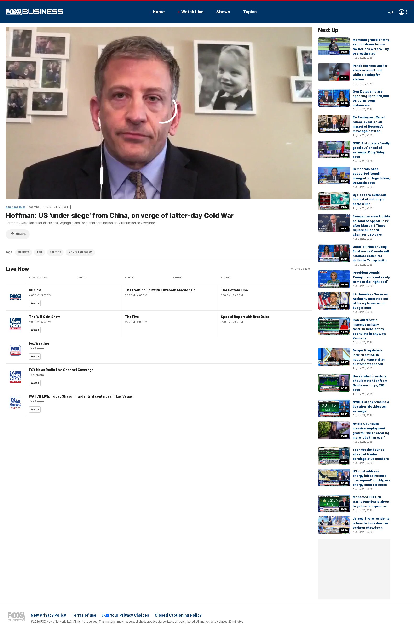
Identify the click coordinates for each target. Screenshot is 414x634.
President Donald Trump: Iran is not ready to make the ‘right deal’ (371, 277)
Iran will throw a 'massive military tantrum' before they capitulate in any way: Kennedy (369, 329)
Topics (250, 11)
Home (159, 11)
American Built (15, 207)
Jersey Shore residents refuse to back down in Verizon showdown (371, 523)
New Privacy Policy (48, 615)
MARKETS (23, 252)
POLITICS (55, 252)
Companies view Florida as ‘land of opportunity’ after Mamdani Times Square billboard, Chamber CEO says (371, 225)
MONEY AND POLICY (80, 252)
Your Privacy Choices (129, 615)
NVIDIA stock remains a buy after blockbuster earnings (371, 406)
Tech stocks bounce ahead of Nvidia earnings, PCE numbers (371, 454)
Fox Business (34, 12)
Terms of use (84, 615)
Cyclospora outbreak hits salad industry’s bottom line (369, 199)
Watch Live (192, 11)
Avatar (401, 12)
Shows (223, 11)
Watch (35, 303)
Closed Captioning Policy (178, 615)
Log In (391, 12)
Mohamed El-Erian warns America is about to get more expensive (371, 501)
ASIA (39, 252)
